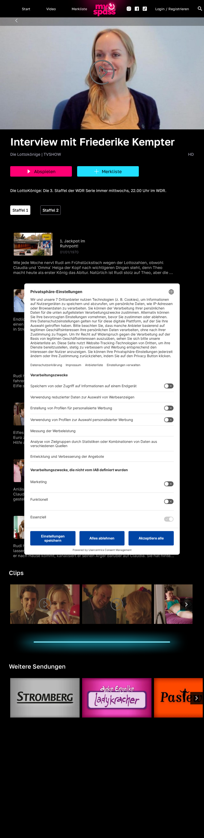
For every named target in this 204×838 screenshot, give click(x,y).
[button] (26, 8)
